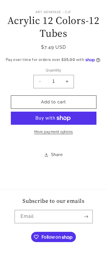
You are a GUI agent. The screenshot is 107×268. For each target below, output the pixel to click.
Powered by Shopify (73, 263)
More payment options (53, 132)
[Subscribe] (86, 216)
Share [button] (57, 154)
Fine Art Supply (43, 263)
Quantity (53, 70)
